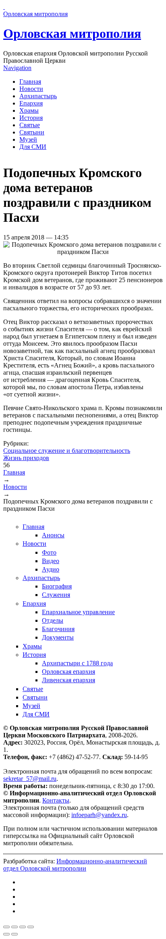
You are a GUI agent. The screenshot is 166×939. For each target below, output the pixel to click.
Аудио (50, 569)
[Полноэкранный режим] (22, 927)
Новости (31, 88)
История (31, 117)
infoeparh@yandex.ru (99, 814)
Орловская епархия (68, 671)
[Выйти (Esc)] (6, 927)
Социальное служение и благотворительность (66, 450)
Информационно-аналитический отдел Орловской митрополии (75, 865)
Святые (29, 125)
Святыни (31, 132)
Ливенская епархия (68, 680)
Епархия (31, 103)
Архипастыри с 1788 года (77, 663)
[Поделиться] (14, 927)
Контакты (55, 800)
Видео (50, 560)
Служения (56, 594)
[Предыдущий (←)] (6, 934)
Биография (57, 586)
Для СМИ (32, 146)
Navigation (17, 67)
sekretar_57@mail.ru (29, 778)
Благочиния (58, 628)
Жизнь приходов (26, 457)
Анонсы (53, 535)
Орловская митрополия (72, 33)
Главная (30, 81)
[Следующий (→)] (14, 934)
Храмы (29, 110)
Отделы (52, 620)
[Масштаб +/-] (30, 927)
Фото (49, 552)
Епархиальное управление (78, 612)
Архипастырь (38, 96)
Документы (58, 637)
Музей (28, 139)
